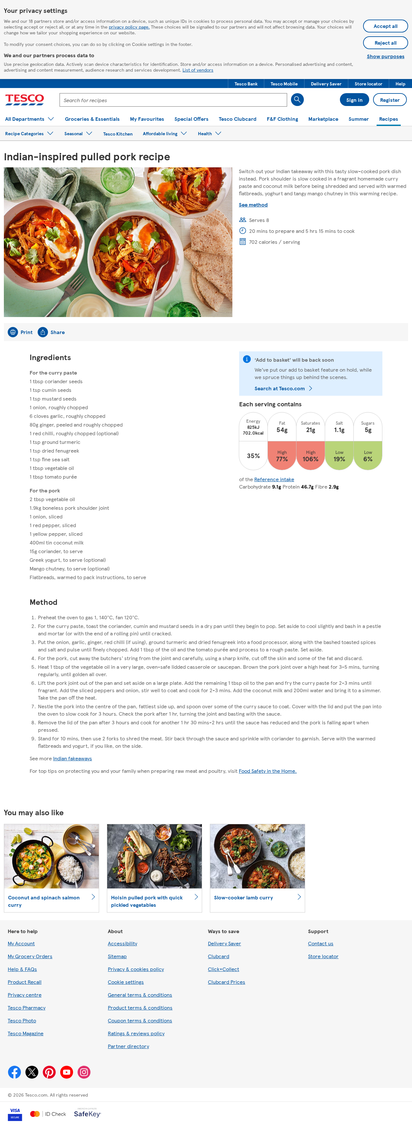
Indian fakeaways (72, 758)
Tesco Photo (22, 1020)
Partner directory (128, 1046)
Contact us (320, 943)
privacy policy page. (129, 26)
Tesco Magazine (25, 1033)
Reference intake (274, 479)
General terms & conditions (140, 994)
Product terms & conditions (140, 1007)
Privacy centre (25, 994)
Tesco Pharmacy (26, 1007)
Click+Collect (223, 969)
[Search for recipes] (297, 99)
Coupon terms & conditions (140, 1020)
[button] (246, 83)
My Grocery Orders (30, 956)
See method (253, 204)
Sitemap (117, 956)
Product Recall (25, 981)
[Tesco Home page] (24, 100)
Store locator (323, 956)
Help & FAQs (22, 969)
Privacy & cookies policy (136, 969)
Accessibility (122, 943)
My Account (21, 943)
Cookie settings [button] (126, 981)
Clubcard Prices (226, 981)
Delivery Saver (224, 943)
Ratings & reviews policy (136, 1033)
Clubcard (218, 956)
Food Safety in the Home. (268, 770)
